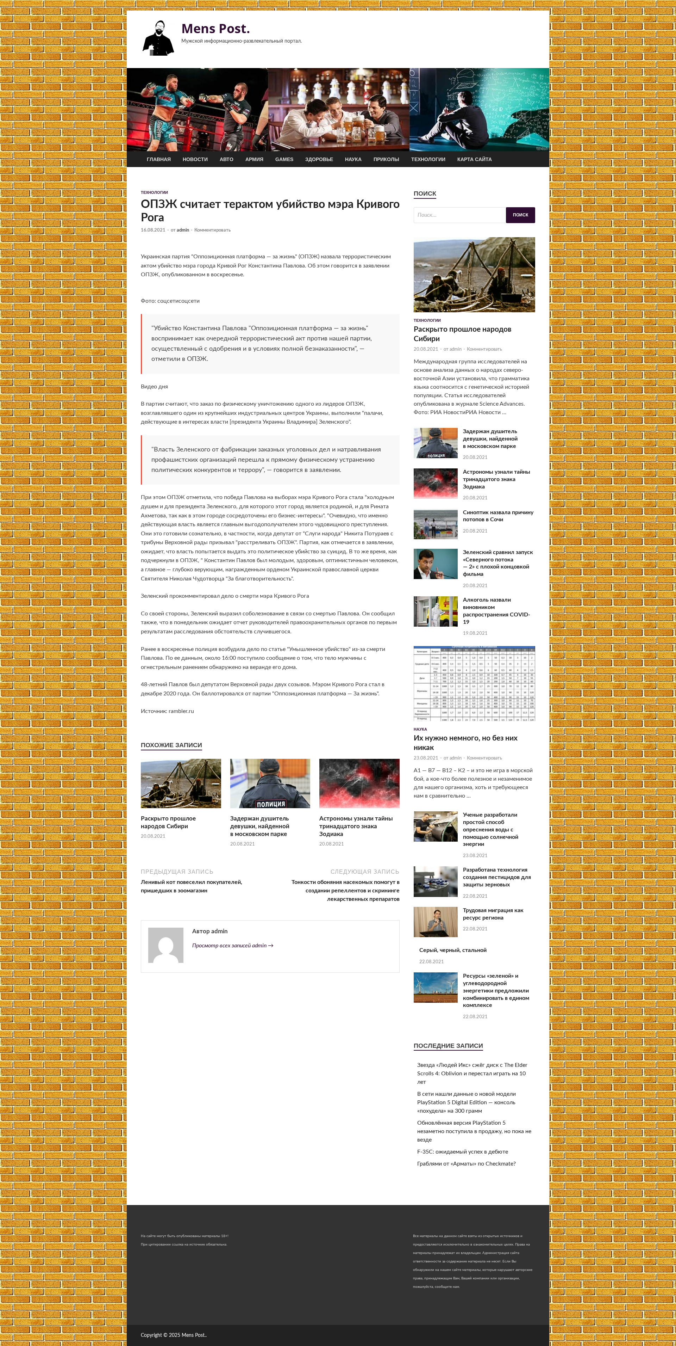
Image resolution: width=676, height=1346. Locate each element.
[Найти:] (474, 215)
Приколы (386, 159)
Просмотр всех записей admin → (233, 945)
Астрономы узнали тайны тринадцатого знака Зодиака (356, 826)
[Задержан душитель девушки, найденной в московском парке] (270, 810)
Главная (159, 159)
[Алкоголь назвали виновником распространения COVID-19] (436, 625)
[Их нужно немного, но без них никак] (474, 723)
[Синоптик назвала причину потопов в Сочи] (436, 537)
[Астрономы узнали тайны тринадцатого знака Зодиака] (359, 810)
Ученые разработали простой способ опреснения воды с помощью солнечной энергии (490, 829)
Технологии (428, 159)
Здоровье (319, 159)
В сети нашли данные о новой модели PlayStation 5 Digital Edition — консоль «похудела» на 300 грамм (466, 1102)
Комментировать (212, 230)
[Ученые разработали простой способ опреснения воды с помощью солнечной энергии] (436, 840)
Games (284, 159)
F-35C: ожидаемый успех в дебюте (462, 1152)
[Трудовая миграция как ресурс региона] (436, 935)
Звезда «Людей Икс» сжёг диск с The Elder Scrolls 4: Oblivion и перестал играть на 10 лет (472, 1073)
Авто (226, 159)
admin (183, 230)
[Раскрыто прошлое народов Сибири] (181, 810)
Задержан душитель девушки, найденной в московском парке (259, 826)
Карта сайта (474, 159)
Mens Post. (215, 28)
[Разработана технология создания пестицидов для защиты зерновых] (436, 895)
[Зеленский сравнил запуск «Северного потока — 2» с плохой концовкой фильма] (436, 577)
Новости (195, 159)
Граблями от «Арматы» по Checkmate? (466, 1164)
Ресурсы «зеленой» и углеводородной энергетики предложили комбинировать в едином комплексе (496, 990)
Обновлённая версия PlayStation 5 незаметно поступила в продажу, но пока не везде (474, 1131)
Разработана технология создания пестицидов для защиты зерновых (497, 877)
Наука (353, 159)
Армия (254, 159)
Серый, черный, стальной (453, 950)
